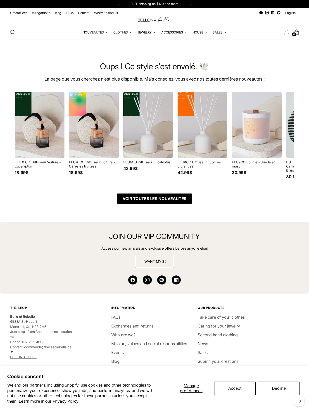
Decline (279, 388)
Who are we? (123, 334)
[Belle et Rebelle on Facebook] (261, 13)
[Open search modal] (12, 32)
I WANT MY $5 (154, 261)
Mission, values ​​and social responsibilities (149, 343)
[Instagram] (147, 279)
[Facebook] (132, 279)
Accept (235, 388)
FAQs (116, 317)
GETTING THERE (23, 357)
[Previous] (118, 4)
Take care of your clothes (221, 317)
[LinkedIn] (176, 279)
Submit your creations (218, 361)
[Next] (191, 4)
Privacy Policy (65, 401)
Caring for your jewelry (219, 326)
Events (117, 352)
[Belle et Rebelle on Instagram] (267, 13)
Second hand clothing (218, 334)
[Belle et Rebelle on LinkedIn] (273, 13)
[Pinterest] (161, 279)
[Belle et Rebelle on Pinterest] (279, 13)
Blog (115, 361)
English (290, 13)
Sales (202, 352)
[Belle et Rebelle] (154, 20)
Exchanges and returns (132, 326)
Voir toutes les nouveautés (154, 198)
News (203, 343)
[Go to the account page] (286, 32)
